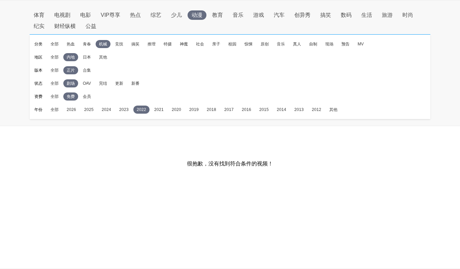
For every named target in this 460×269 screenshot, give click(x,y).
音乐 (238, 15)
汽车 (279, 15)
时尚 (407, 15)
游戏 (258, 15)
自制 (313, 44)
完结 (103, 83)
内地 (71, 57)
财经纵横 (65, 26)
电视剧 (62, 15)
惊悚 (248, 44)
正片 (71, 70)
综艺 (156, 15)
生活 (366, 15)
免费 (71, 96)
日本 (87, 57)
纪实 (39, 26)
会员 (87, 96)
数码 (346, 15)
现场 (329, 44)
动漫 (197, 15)
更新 (119, 83)
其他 (103, 57)
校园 (232, 44)
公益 (91, 26)
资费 (38, 96)
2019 (194, 109)
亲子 (216, 44)
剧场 (71, 83)
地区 (38, 57)
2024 (106, 109)
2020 (176, 109)
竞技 (119, 44)
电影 (85, 15)
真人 (297, 44)
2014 (281, 109)
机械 (103, 44)
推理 (151, 44)
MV (361, 44)
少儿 (176, 15)
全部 (55, 44)
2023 (124, 109)
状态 (38, 83)
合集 (87, 70)
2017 (229, 109)
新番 (135, 83)
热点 (135, 15)
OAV (87, 83)
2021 (159, 109)
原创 (265, 44)
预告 (345, 44)
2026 (71, 109)
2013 (299, 109)
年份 (38, 109)
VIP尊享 (110, 15)
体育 (39, 15)
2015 (264, 109)
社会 (200, 44)
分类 (38, 44)
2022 (141, 109)
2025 (89, 109)
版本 (38, 70)
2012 (316, 109)
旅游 (387, 15)
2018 (211, 109)
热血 (71, 44)
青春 (87, 44)
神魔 (184, 44)
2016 (246, 109)
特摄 (168, 44)
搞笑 (325, 15)
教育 (217, 15)
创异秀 (302, 15)
